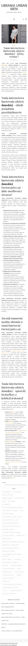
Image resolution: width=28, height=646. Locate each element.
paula (4, 482)
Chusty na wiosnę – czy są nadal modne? (11, 630)
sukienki (18, 575)
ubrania (23, 128)
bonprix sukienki (7, 498)
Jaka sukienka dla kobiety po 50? (12, 516)
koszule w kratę (9, 423)
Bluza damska (7, 491)
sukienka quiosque (8, 575)
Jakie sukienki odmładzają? (11, 523)
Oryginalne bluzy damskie (10, 562)
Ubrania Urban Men (14, 7)
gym (22, 510)
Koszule (11, 421)
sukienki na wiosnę (8, 578)
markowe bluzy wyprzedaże (11, 545)
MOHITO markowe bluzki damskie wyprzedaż (12, 555)
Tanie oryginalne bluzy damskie (12, 584)
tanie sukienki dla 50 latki (10, 587)
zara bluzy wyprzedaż (9, 593)
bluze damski (17, 491)
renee (19, 568)
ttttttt (5, 590)
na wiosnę (17, 559)
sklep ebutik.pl (19, 571)
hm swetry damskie (8, 513)
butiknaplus (6, 504)
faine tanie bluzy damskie (10, 510)
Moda (14, 45)
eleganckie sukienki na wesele (12, 462)
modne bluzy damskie (9, 551)
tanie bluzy (6, 581)
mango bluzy (21, 535)
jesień (13, 478)
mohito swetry (7, 559)
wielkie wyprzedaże (16, 590)
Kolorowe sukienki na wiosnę (11, 532)
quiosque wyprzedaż (9, 568)
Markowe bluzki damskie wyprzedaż (13, 541)
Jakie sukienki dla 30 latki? (11, 520)
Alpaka (12, 412)
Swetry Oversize (10, 441)
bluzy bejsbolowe (8, 494)
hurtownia (4, 65)
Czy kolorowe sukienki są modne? (13, 507)
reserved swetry (7, 571)
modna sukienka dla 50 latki (11, 548)
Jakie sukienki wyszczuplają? (11, 526)
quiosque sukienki (16, 565)
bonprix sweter (19, 498)
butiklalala (11, 501)
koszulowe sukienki (8, 535)
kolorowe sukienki (8, 529)
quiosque (5, 565)
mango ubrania (7, 538)
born (4, 501)
